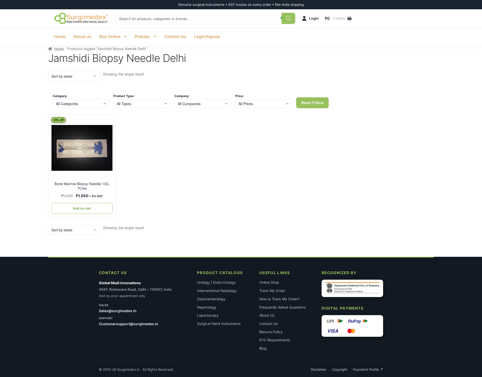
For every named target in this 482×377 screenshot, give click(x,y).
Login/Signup (207, 36)
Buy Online (109, 36)
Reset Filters (312, 102)
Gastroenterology (211, 299)
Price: (239, 96)
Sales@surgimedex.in (118, 311)
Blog (263, 348)
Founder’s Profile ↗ (368, 369)
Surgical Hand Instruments (218, 323)
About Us (266, 315)
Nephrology (206, 307)
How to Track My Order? (279, 299)
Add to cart (82, 208)
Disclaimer (319, 369)
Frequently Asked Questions (282, 307)
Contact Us (175, 36)
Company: (182, 96)
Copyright (339, 369)
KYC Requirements (274, 340)
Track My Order (272, 290)
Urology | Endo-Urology (216, 282)
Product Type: (123, 96)
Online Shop (269, 282)
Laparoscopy (208, 315)
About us (82, 36)
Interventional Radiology (217, 290)
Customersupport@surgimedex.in (128, 324)
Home (60, 36)
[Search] (288, 18)
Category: (60, 96)
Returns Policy (271, 332)
